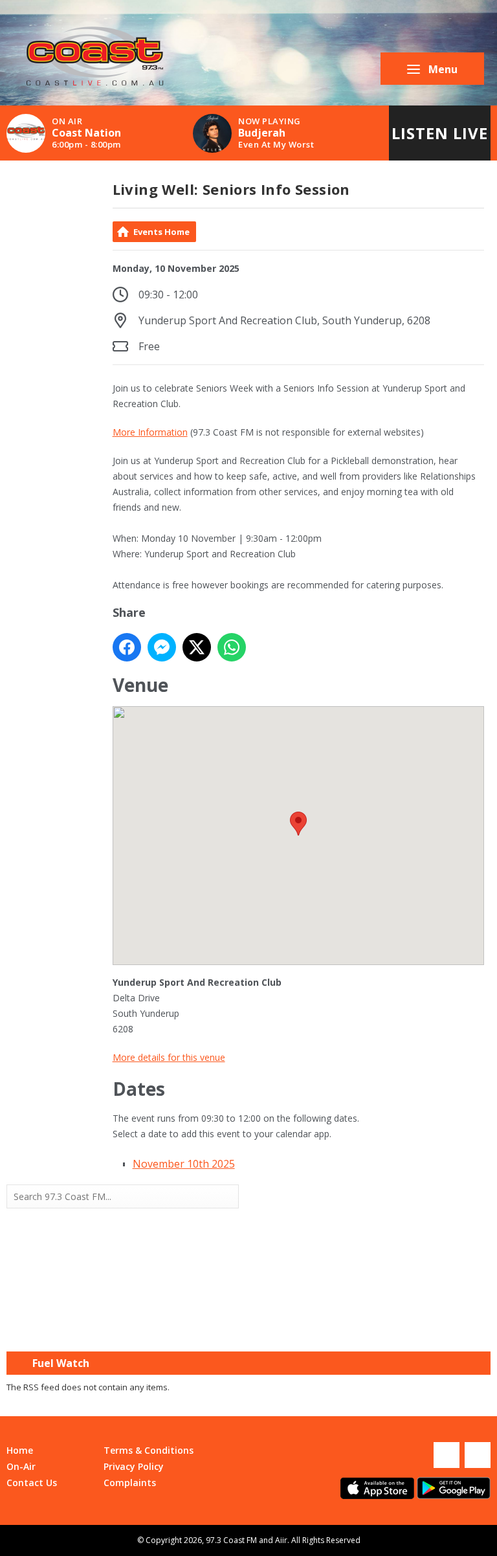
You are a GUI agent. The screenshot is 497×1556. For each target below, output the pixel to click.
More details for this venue (169, 1057)
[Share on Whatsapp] (231, 647)
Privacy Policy (134, 1466)
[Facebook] (446, 1455)
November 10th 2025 (184, 1164)
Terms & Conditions (148, 1450)
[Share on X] (196, 647)
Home (19, 1450)
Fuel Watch (60, 1363)
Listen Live (440, 133)
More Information (150, 432)
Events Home (161, 232)
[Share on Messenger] (162, 647)
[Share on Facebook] (127, 647)
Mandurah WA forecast (369, 1325)
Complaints (130, 1482)
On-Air (21, 1466)
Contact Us (31, 1482)
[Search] (228, 1196)
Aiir (281, 1540)
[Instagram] (478, 1455)
